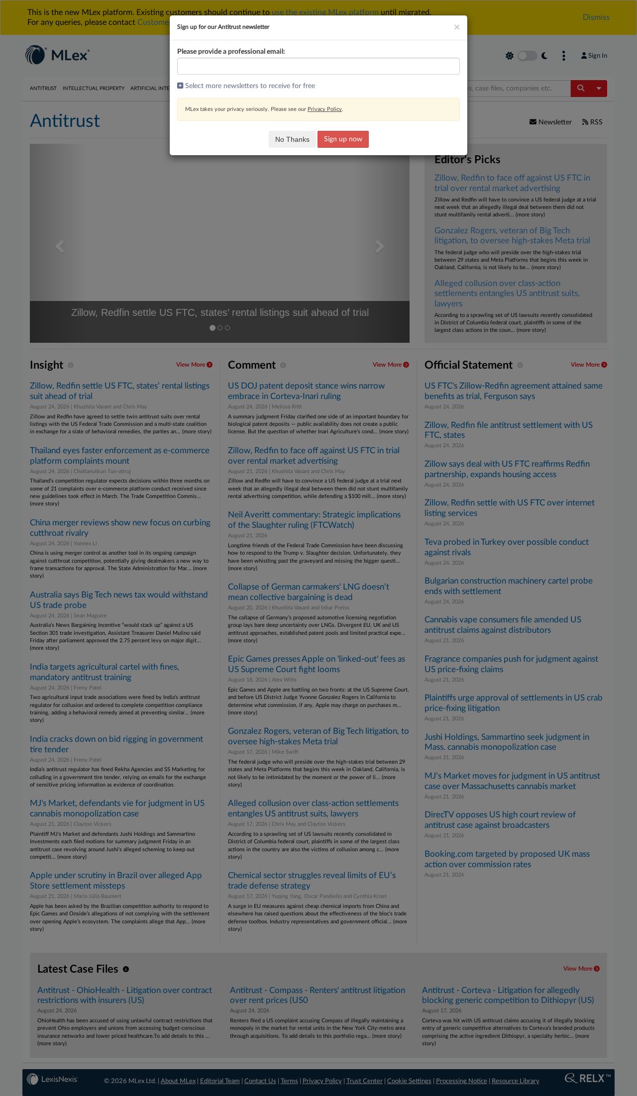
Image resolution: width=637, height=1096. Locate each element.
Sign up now (343, 139)
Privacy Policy (325, 109)
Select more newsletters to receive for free (249, 86)
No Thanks (292, 139)
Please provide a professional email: (231, 51)
